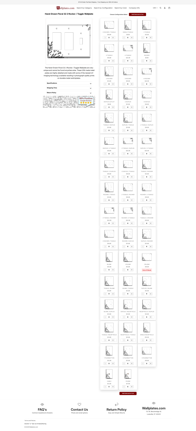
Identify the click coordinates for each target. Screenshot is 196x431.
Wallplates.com (33, 427)
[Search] (160, 8)
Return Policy (51, 92)
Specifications (52, 83)
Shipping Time (52, 88)
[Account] (165, 8)
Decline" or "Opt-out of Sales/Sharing (35, 423)
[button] (109, 25)
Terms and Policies (29, 420)
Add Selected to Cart (137, 14)
